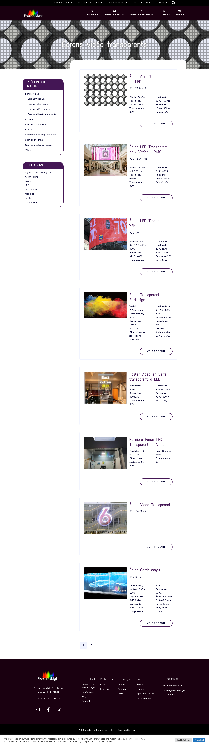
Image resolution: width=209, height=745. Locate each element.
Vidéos (122, 689)
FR (182, 3)
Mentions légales (126, 730)
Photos (122, 684)
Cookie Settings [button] (183, 740)
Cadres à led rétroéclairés (39, 144)
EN (185, 3)
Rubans (29, 119)
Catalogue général (172, 684)
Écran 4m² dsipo (62, 3)
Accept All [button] (199, 740)
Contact (163, 3)
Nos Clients (88, 691)
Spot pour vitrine (34, 139)
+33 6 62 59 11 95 (142, 3)
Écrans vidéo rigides (38, 103)
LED (27, 185)
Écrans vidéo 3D (36, 98)
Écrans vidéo (32, 93)
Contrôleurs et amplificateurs (40, 134)
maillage (29, 193)
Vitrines (29, 150)
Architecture (31, 176)
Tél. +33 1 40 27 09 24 (90, 3)
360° (121, 693)
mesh (28, 198)
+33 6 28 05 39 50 (117, 3)
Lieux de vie (31, 189)
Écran (103, 684)
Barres (28, 129)
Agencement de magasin (38, 172)
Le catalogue (144, 698)
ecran (28, 180)
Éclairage (105, 689)
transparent (31, 202)
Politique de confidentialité (93, 730)
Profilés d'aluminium (35, 124)
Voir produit (156, 123)
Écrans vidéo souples (39, 109)
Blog (84, 696)
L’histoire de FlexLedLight (88, 686)
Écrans (140, 684)
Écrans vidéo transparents (42, 114)
